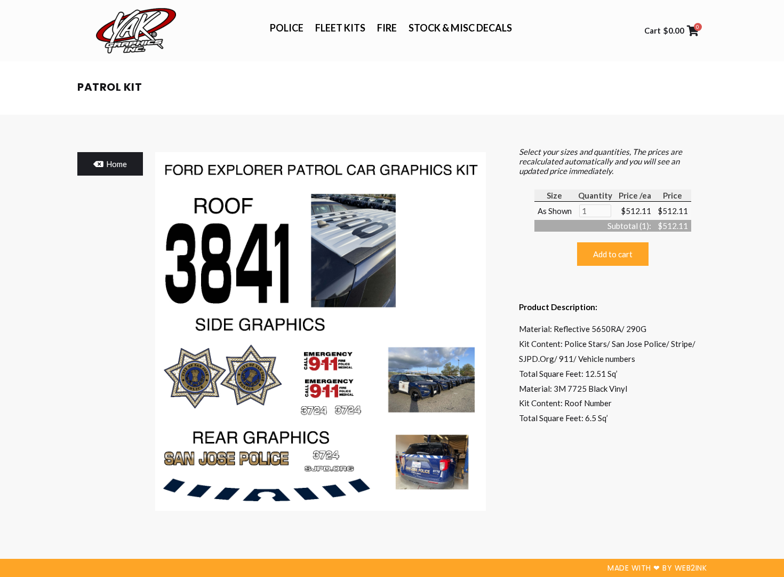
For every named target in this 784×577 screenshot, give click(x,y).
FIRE (387, 28)
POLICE (286, 28)
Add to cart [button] (613, 254)
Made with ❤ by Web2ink (657, 568)
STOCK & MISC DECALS (460, 28)
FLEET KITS (340, 28)
